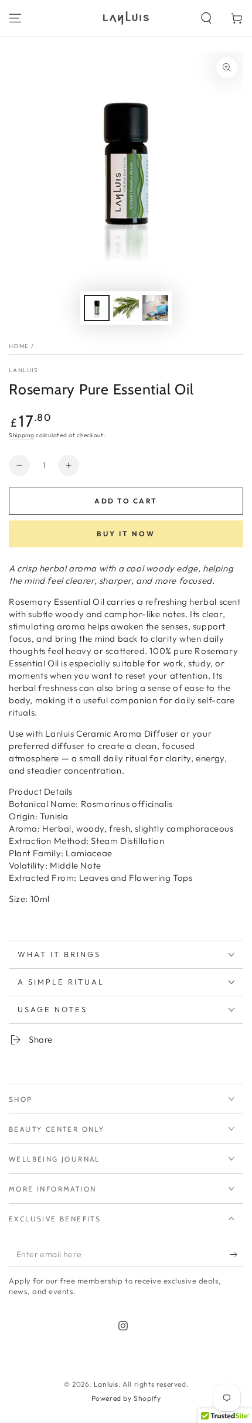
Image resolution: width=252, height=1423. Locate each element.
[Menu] (15, 18)
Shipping (22, 435)
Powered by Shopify (126, 1398)
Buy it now (126, 533)
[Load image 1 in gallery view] (97, 308)
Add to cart (125, 500)
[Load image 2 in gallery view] (126, 308)
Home (19, 346)
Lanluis (23, 370)
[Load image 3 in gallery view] (155, 308)
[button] (206, 18)
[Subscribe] (236, 1255)
